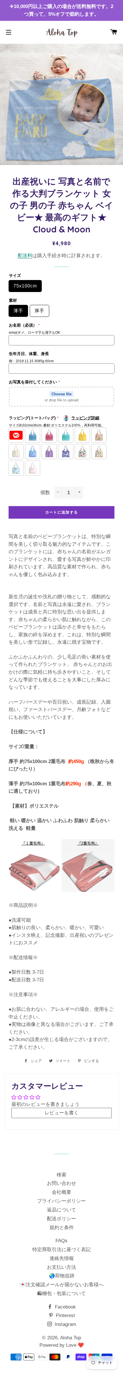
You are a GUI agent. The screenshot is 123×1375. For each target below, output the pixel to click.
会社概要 (61, 1192)
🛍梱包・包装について (61, 1293)
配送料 (25, 255)
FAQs (61, 1240)
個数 (45, 492)
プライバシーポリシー (61, 1201)
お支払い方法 (61, 1267)
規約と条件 (61, 1227)
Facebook (64, 1307)
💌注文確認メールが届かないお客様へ (62, 1284)
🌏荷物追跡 (61, 1276)
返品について (61, 1210)
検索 (61, 1174)
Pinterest (64, 1315)
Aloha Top (70, 1337)
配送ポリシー (61, 1218)
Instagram (64, 1324)
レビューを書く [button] (62, 1113)
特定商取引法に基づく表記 (61, 1249)
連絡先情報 (61, 1258)
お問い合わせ (61, 1183)
